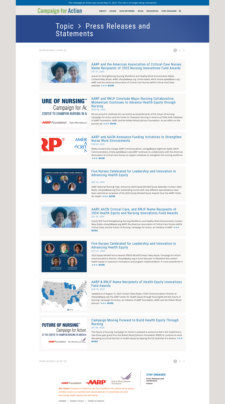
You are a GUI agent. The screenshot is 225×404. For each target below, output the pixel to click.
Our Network (127, 11)
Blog (140, 11)
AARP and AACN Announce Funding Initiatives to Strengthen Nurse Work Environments (136, 139)
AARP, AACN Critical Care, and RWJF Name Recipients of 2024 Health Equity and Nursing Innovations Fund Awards (134, 211)
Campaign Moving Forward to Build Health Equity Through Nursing (135, 322)
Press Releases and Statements (155, 379)
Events (149, 383)
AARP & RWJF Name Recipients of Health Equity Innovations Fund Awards (136, 284)
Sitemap (62, 401)
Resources (152, 11)
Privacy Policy (77, 401)
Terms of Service (96, 401)
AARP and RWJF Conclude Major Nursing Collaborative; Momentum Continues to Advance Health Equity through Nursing (133, 102)
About (102, 11)
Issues (112, 11)
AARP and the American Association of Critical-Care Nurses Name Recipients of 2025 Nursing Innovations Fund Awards (136, 66)
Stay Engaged (169, 11)
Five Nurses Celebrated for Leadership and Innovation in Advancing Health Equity (133, 173)
